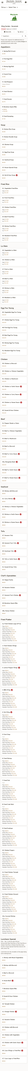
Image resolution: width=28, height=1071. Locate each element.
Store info (8, 32)
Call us (21, 32)
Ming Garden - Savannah (14, 1)
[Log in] (25, 2)
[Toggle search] (25, 36)
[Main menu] (2, 2)
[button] (14, 52)
